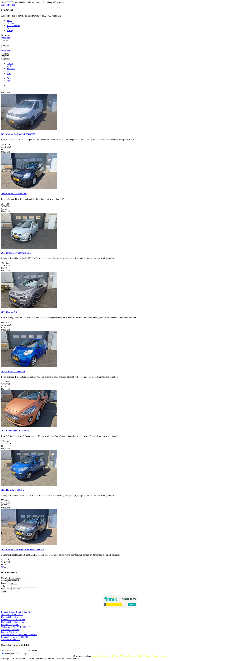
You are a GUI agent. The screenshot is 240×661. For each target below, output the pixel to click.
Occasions (5, 38)
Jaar (8, 71)
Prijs (9, 73)
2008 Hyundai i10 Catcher (13, 490)
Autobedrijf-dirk (8, 5)
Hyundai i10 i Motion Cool (13, 622)
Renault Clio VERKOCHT (13, 619)
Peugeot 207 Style (9, 632)
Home (9, 20)
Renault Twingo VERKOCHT (14, 637)
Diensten (10, 23)
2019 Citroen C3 (9, 312)
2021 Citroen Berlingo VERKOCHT (18, 134)
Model (4, 580)
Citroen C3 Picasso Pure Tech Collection (19, 634)
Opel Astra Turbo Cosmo (12, 614)
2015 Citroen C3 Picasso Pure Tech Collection (22, 549)
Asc (8, 81)
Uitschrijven (23, 653)
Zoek (4, 592)
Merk (9, 66)
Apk (9, 28)
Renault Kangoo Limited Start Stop (16, 612)
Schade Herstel (13, 25)
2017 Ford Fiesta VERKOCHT (16, 430)
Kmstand (11, 68)
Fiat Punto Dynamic (10, 624)
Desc (9, 78)
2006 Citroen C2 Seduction (14, 193)
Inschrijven (9, 653)
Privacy (10, 30)
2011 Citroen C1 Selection (13, 371)
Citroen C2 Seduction (10, 639)
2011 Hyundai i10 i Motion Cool (16, 253)
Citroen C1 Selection (10, 629)
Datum (10, 63)
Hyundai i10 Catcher (10, 617)
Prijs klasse (6, 588)
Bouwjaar (5, 583)
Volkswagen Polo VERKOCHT (15, 627)
